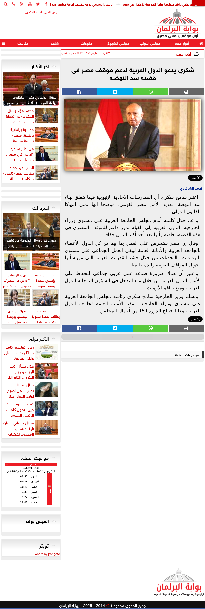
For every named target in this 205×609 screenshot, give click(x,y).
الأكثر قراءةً (39, 338)
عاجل (199, 3)
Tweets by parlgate (46, 553)
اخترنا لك (40, 207)
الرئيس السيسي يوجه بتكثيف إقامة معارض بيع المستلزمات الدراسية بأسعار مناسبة (71, 4)
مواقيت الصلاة (35, 457)
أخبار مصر (183, 53)
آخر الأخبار (40, 65)
